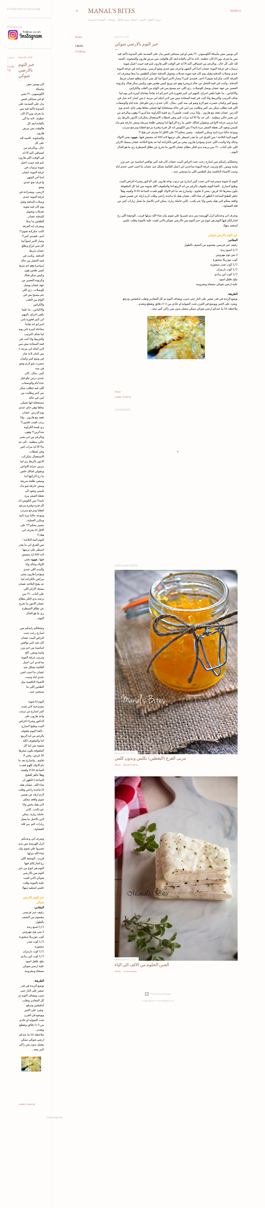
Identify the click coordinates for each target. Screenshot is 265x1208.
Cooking (80, 51)
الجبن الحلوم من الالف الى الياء (142, 964)
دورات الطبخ (154, 19)
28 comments (130, 764)
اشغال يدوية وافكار (127, 19)
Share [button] (78, 37)
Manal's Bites (111, 10)
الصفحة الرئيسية (96, 19)
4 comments (130, 971)
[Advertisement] (176, 530)
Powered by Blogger (161, 993)
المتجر (142, 19)
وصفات (111, 19)
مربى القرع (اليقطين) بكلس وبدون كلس (150, 758)
